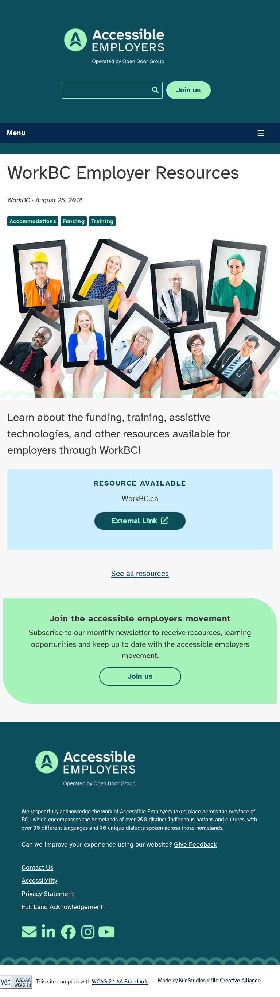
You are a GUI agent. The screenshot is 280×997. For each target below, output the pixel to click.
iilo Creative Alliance (236, 980)
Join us (188, 90)
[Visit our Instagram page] (87, 931)
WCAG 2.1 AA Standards (120, 981)
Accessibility (39, 881)
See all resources (140, 573)
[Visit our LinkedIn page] (48, 931)
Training (102, 221)
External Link (149, 520)
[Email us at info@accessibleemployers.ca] (30, 931)
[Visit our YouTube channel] (107, 931)
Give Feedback (195, 844)
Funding (74, 221)
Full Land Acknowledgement (62, 907)
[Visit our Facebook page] (68, 931)
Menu (16, 132)
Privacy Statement (48, 894)
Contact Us (37, 867)
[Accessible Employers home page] (114, 46)
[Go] (155, 90)
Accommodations (32, 221)
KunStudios (192, 980)
